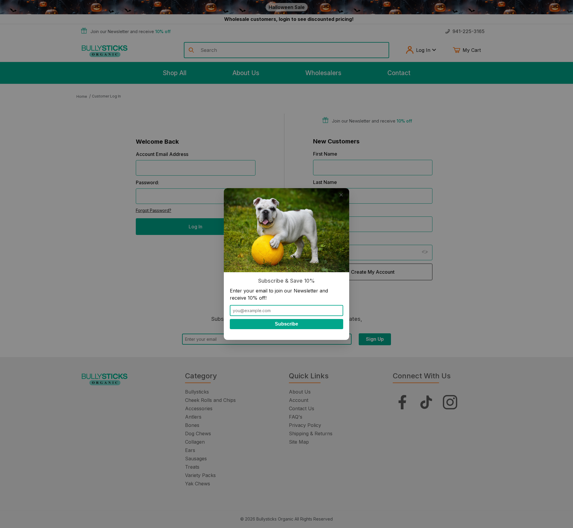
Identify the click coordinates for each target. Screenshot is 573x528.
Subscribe (286, 323)
